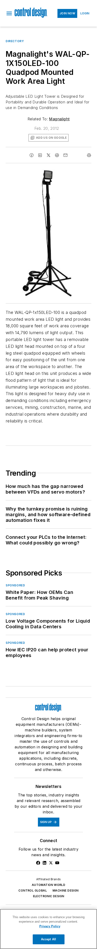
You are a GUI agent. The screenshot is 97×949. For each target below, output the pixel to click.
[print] (89, 155)
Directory (15, 41)
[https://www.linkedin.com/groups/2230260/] (44, 862)
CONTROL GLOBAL (32, 890)
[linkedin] (40, 155)
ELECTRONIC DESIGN (48, 896)
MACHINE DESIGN (66, 890)
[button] (9, 13)
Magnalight (59, 119)
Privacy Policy (49, 926)
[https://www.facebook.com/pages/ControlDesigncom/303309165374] (38, 862)
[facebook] (31, 155)
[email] (65, 155)
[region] (48, 929)
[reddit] (57, 155)
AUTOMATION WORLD (48, 885)
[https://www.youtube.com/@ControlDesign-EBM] (57, 862)
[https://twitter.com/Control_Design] (50, 862)
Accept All (48, 939)
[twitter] (48, 155)
